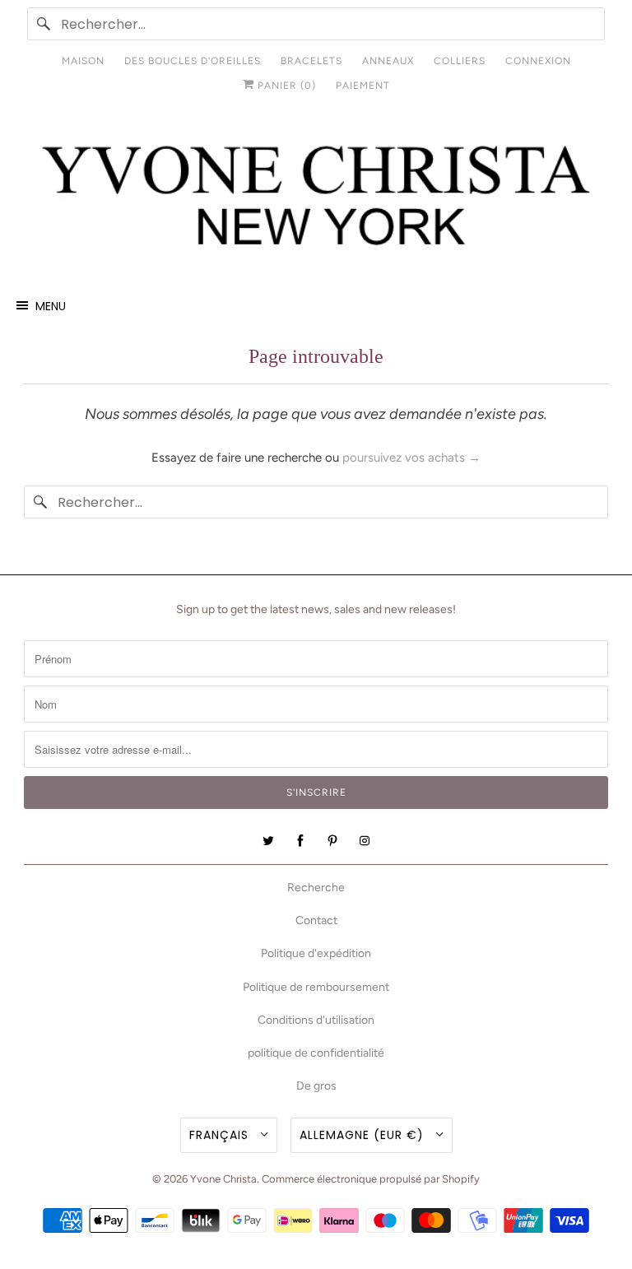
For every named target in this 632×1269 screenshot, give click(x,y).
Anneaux (388, 61)
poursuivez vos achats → (411, 457)
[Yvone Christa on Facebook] (300, 841)
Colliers (460, 61)
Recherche (316, 888)
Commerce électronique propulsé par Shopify (371, 1179)
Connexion (538, 61)
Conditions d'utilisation (316, 1020)
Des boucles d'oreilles (192, 61)
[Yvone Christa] (316, 197)
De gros (316, 1086)
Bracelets (311, 61)
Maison (83, 61)
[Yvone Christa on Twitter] (268, 841)
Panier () (285, 85)
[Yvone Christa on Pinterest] (332, 841)
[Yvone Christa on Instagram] (364, 841)
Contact (316, 920)
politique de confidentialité (316, 1053)
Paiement (363, 85)
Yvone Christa (223, 1179)
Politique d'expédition (316, 953)
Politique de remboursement (316, 987)
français (221, 1135)
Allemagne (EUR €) (364, 1135)
